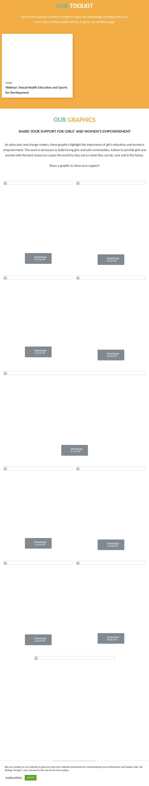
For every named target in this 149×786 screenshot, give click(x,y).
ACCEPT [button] (30, 778)
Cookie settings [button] (13, 777)
